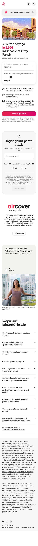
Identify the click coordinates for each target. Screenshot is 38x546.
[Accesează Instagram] (11, 521)
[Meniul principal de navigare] (34, 4)
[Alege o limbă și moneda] (29, 4)
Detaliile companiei (28, 527)
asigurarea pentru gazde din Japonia (20, 453)
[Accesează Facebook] (3, 521)
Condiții (17, 527)
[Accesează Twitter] (7, 521)
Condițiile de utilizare (10, 177)
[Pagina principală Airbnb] (3, 4)
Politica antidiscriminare (24, 177)
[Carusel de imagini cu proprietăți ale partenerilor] (19, 290)
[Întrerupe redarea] (6, 269)
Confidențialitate (7, 527)
